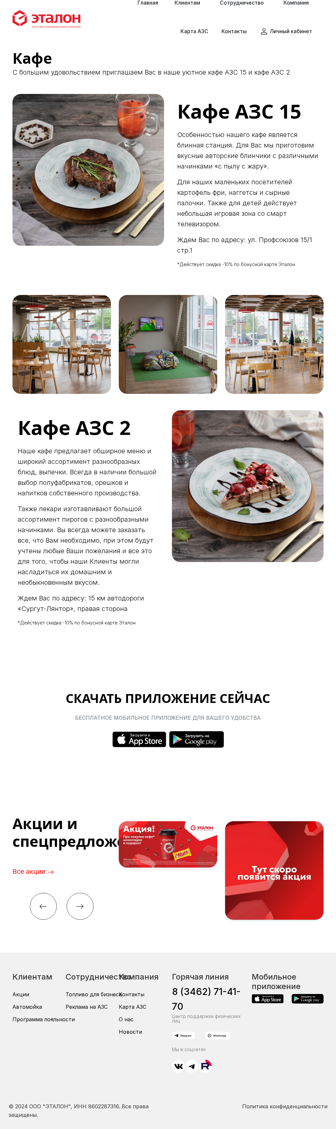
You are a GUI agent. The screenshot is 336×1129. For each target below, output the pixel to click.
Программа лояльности (43, 1019)
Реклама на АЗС (87, 1007)
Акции (20, 994)
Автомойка (27, 1007)
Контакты (234, 31)
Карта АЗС (194, 31)
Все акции (29, 871)
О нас (126, 1019)
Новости (130, 1031)
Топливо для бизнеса (94, 994)
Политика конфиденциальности (284, 1106)
